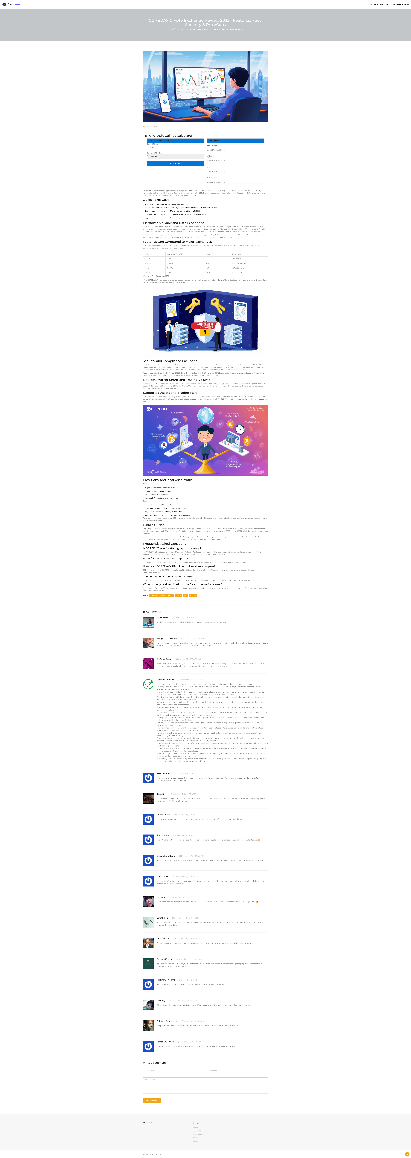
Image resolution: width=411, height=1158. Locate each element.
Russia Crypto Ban (401, 4)
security (193, 595)
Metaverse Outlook (379, 4)
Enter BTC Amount (154, 144)
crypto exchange (167, 595)
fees (185, 595)
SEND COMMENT (152, 1100)
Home (170, 29)
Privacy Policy (198, 1134)
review (178, 595)
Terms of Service (199, 1131)
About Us (196, 1127)
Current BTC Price (154, 153)
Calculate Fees (175, 163)
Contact (196, 1141)
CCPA (195, 1138)
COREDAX (154, 595)
